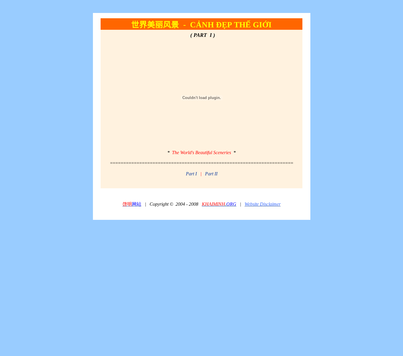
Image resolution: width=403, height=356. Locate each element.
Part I (191, 173)
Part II (211, 173)
